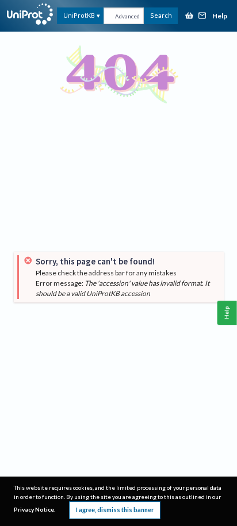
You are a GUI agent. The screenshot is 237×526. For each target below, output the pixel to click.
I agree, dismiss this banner (115, 509)
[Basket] (189, 16)
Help (219, 16)
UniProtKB (79, 15)
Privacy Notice (34, 509)
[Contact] (202, 16)
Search (161, 15)
